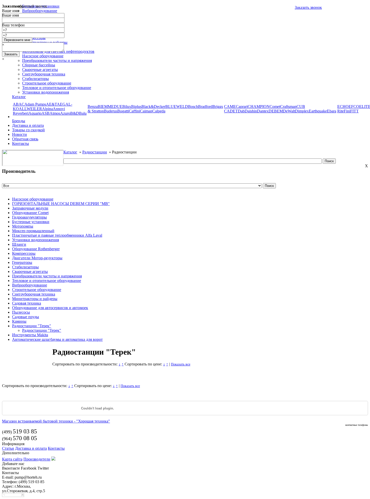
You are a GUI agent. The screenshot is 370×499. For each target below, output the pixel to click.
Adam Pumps (35, 104)
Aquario (35, 113)
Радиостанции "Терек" (31, 326)
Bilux (126, 106)
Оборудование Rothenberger (36, 249)
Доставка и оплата (28, 125)
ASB (46, 113)
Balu (83, 113)
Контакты (20, 143)
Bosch (193, 106)
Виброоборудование (29, 285)
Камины (19, 321)
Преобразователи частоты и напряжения (47, 276)
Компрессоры (23, 253)
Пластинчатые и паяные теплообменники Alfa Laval (57, 235)
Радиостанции (94, 152)
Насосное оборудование (32, 199)
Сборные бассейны (38, 65)
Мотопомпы (22, 226)
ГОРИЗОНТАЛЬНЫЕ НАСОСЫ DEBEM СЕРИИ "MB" (61, 203)
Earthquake (318, 111)
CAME (230, 106)
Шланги (19, 244)
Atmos (55, 113)
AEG (61, 104)
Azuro (65, 113)
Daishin (251, 111)
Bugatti (123, 111)
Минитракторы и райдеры (34, 299)
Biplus (136, 106)
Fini (347, 111)
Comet (275, 106)
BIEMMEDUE (110, 106)
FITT (354, 111)
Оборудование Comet (30, 213)
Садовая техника (26, 303)
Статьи (8, 448)
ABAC (18, 104)
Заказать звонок (308, 7)
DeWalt (289, 111)
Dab (241, 111)
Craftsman (288, 106)
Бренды (18, 121)
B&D (74, 113)
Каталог (19, 97)
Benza (93, 106)
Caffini (134, 111)
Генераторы (22, 262)
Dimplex (302, 111)
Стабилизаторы (35, 78)
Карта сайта (12, 459)
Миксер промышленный (33, 231)
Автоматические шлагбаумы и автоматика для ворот (57, 339)
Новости (19, 134)
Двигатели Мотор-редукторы (37, 258)
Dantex (263, 111)
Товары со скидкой (28, 130)
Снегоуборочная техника (43, 74)
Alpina (47, 109)
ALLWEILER (30, 109)
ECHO (343, 106)
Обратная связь (25, 139)
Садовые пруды (25, 317)
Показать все (180, 364)
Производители (36, 459)
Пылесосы (21, 312)
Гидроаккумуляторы (29, 217)
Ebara (331, 111)
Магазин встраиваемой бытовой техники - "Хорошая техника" (56, 421)
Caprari (242, 106)
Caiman (146, 111)
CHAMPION (259, 106)
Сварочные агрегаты (40, 69)
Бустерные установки (30, 222)
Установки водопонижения (45, 92)
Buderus (110, 111)
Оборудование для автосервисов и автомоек (50, 308)
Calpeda (158, 111)
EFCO (354, 106)
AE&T (51, 104)
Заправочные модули (30, 208)
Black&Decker (153, 106)
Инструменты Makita (30, 335)
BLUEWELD (176, 106)
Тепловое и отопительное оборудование (56, 88)
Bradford (205, 106)
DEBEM (276, 111)
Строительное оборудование (46, 83)
